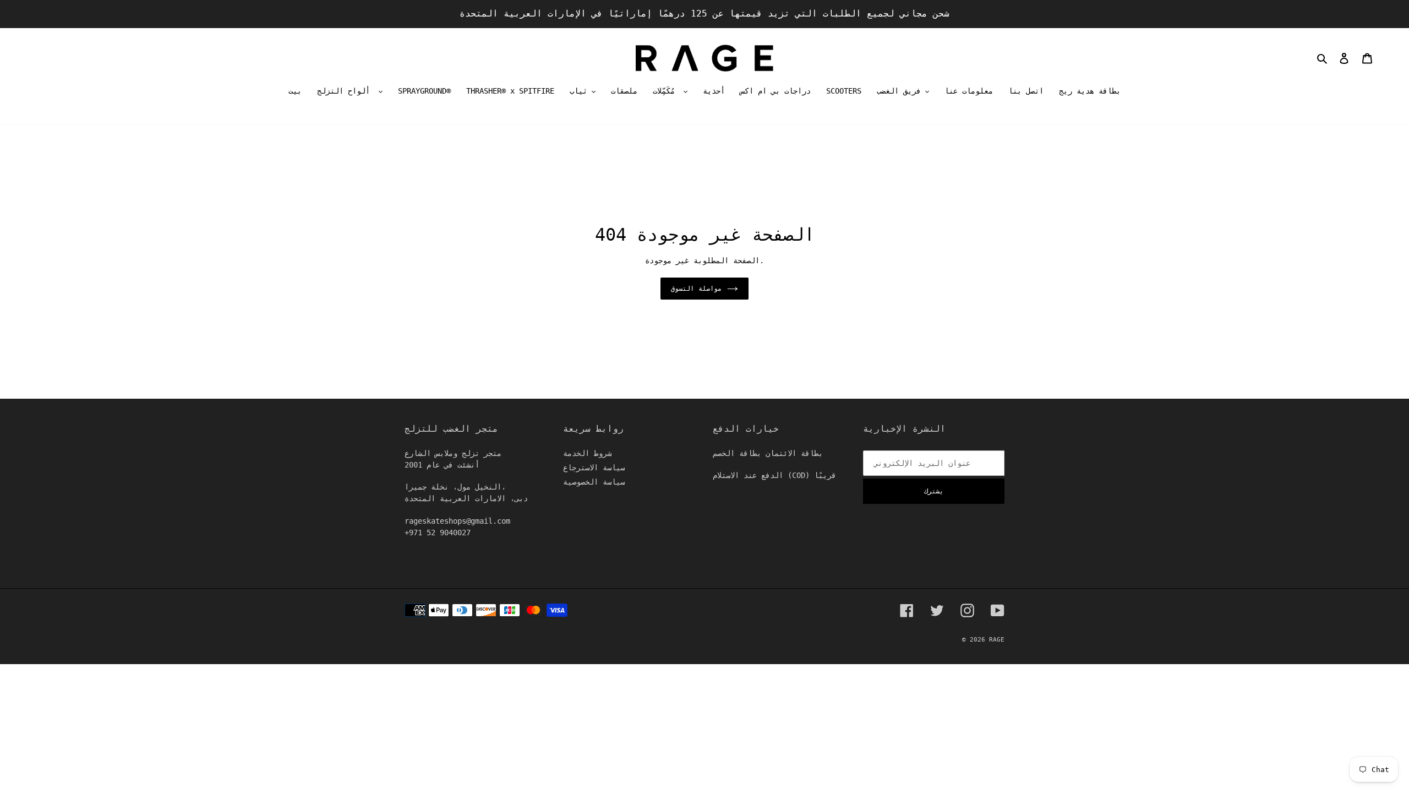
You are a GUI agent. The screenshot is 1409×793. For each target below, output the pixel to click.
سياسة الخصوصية (594, 481)
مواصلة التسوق (696, 288)
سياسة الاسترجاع (594, 467)
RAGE (996, 639)
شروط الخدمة (587, 453)
